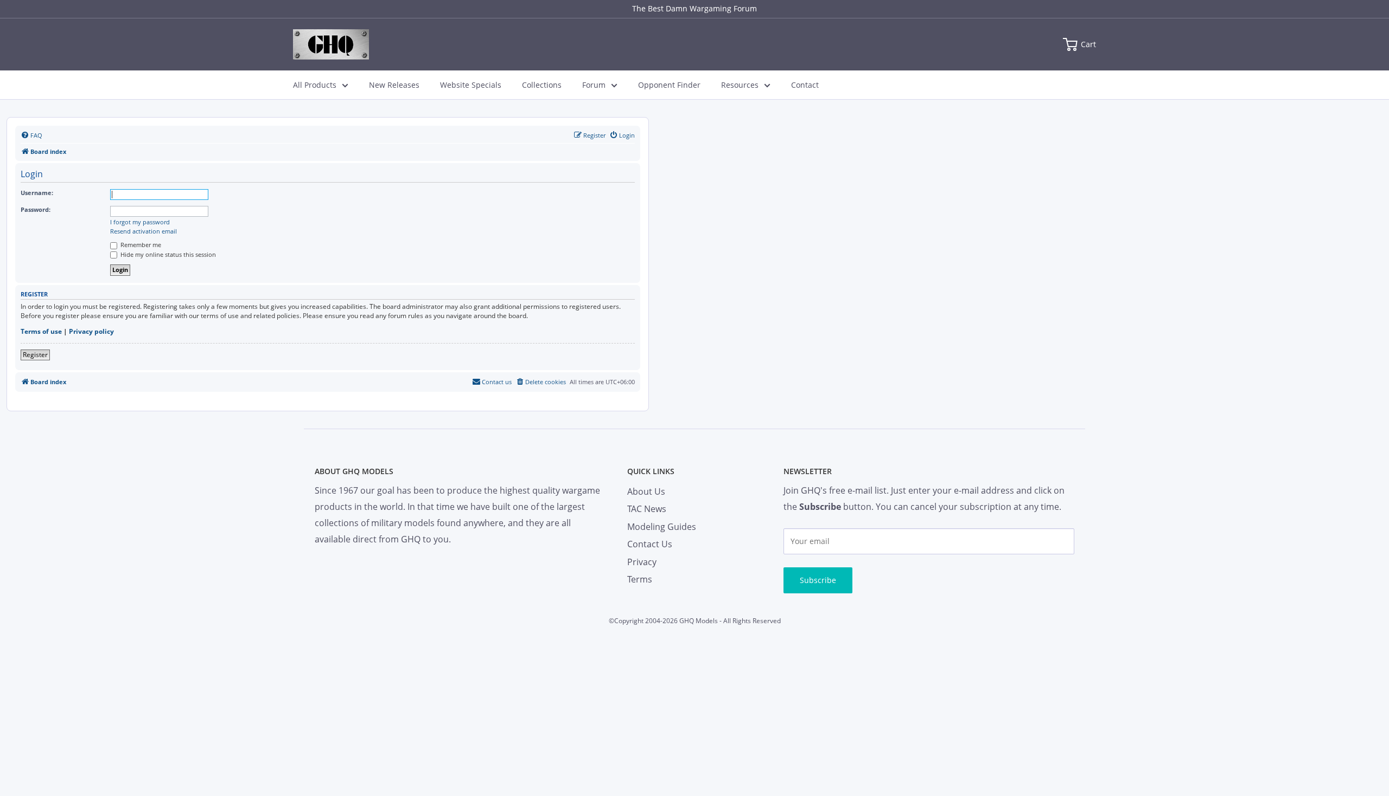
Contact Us (649, 544)
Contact (805, 85)
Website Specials (470, 85)
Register (35, 354)
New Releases (394, 85)
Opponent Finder (669, 85)
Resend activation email (143, 231)
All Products (314, 85)
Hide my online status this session (167, 254)
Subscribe (818, 580)
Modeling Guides (661, 527)
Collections (542, 85)
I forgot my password (140, 222)
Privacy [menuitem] (642, 562)
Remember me (140, 245)
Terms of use (41, 331)
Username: (37, 193)
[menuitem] (31, 135)
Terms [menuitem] (639, 579)
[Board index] (331, 44)
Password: (35, 209)
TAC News (646, 509)
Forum (594, 85)
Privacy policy (91, 331)
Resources (740, 85)
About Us (646, 491)
